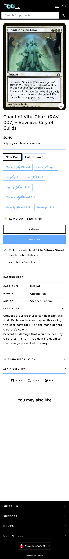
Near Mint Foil (33, 176)
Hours (8, 525)
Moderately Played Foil (21, 197)
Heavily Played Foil (18, 207)
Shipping (8, 143)
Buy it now (34, 239)
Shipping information (19, 359)
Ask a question (14, 369)
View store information (22, 262)
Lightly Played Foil (18, 187)
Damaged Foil (46, 207)
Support (10, 516)
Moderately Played (18, 167)
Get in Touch (14, 535)
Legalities (11, 308)
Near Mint (12, 156)
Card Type (11, 286)
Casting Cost (13, 277)
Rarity (8, 293)
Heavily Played (46, 167)
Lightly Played (34, 156)
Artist (8, 301)
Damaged (12, 176)
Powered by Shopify (34, 555)
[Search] (63, 15)
